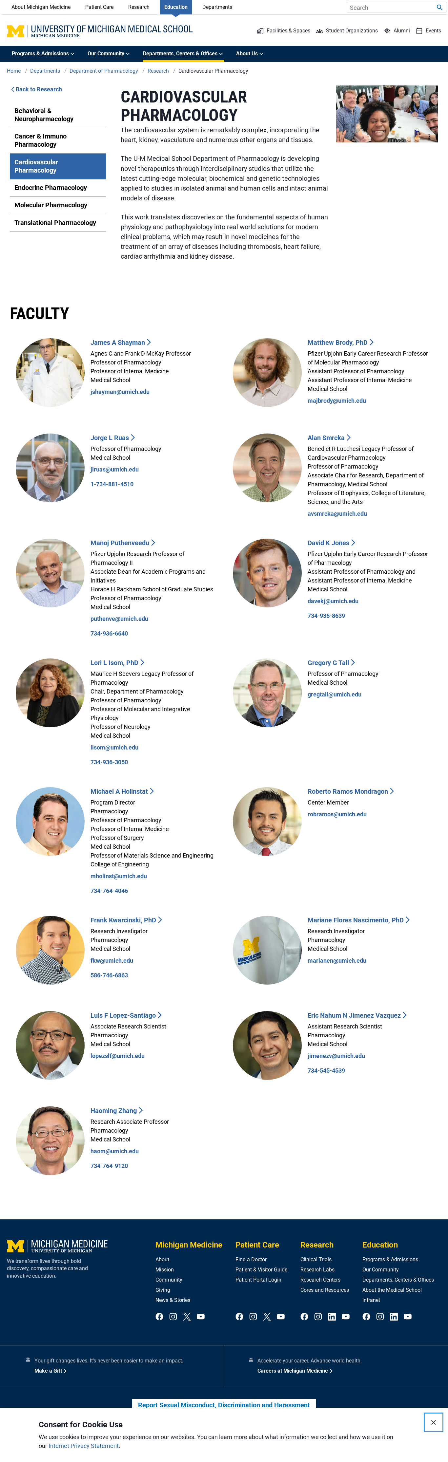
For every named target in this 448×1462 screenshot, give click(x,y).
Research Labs (317, 1270)
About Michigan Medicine (41, 7)
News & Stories (172, 1300)
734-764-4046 (109, 890)
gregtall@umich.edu (334, 694)
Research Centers (320, 1280)
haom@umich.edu (115, 1151)
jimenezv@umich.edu (336, 1055)
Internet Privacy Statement (84, 1445)
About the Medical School (392, 1290)
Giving (162, 1290)
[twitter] (187, 1317)
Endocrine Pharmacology (50, 188)
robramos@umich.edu (337, 814)
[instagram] (173, 1317)
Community (168, 1280)
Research (139, 7)
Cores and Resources (324, 1290)
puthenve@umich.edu (119, 618)
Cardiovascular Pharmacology (36, 166)
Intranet (371, 1300)
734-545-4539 (326, 1070)
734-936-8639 (326, 615)
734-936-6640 (109, 633)
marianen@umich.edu (337, 960)
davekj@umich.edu (333, 601)
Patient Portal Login (258, 1280)
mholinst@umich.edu (119, 876)
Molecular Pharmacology (50, 205)
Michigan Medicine (188, 1244)
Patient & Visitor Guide (261, 1270)
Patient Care (99, 7)
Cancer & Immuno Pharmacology (40, 140)
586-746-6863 (109, 975)
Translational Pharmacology (55, 223)
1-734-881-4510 (112, 484)
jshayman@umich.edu (120, 391)
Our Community (380, 1270)
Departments (217, 7)
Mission (164, 1270)
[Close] (433, 1422)
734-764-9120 (109, 1165)
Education (176, 7)
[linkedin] (332, 1317)
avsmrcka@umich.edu (337, 513)
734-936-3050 (109, 762)
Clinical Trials (316, 1259)
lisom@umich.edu (114, 747)
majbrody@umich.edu (337, 400)
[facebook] (159, 1317)
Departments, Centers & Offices (398, 1280)
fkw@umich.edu (112, 960)
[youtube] (201, 1317)
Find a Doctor (251, 1259)
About (162, 1259)
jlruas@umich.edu (115, 469)
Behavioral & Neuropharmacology (43, 115)
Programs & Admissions (390, 1259)
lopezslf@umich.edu (118, 1055)
